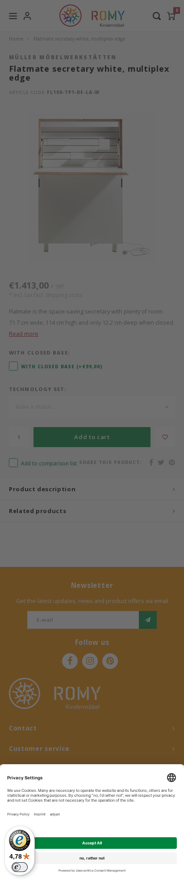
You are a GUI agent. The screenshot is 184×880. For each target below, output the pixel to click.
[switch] (20, 867)
